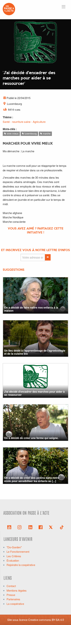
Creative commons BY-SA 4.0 (46, 620)
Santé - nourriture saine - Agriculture (24, 122)
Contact (11, 586)
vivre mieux (12, 133)
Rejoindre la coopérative (21, 565)
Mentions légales (17, 590)
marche (46, 133)
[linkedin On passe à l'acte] (30, 527)
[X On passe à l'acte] (51, 527)
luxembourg (30, 133)
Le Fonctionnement (18, 551)
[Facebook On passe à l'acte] (40, 527)
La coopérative (15, 604)
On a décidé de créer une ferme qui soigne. (31, 438)
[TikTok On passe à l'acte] (61, 527)
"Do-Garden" (14, 547)
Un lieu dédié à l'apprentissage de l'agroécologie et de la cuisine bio (34, 352)
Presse (11, 595)
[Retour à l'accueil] (9, 9)
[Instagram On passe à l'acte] (20, 527)
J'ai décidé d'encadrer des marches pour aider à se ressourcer (34, 393)
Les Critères (14, 556)
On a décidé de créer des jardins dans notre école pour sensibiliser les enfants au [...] (31, 479)
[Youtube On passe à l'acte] (9, 527)
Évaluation (13, 560)
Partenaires (13, 599)
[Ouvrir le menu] (63, 6)
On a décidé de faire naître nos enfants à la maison (31, 309)
